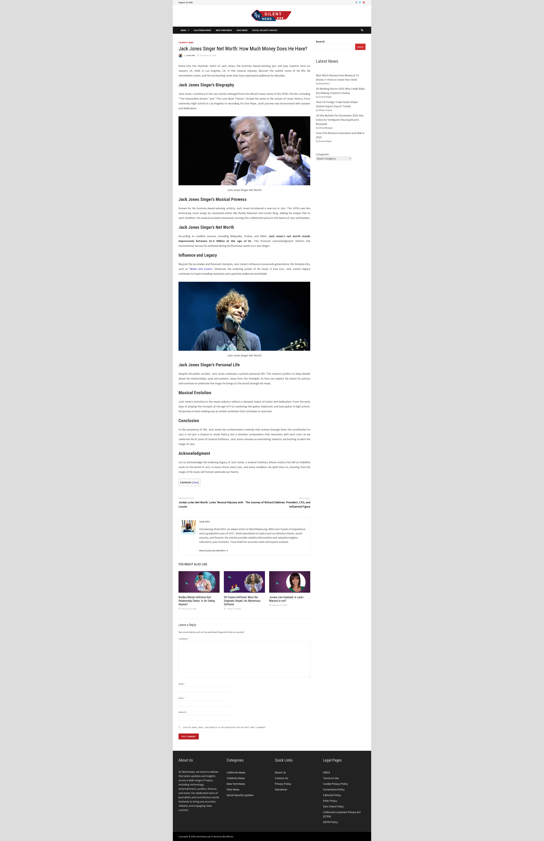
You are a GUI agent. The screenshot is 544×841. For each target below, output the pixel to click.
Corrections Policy (334, 789)
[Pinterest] (364, 2)
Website (182, 712)
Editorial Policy (332, 795)
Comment (184, 639)
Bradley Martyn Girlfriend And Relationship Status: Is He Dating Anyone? (196, 601)
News (183, 30)
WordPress (228, 836)
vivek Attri (190, 55)
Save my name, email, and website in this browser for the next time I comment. (224, 727)
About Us (280, 772)
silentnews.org (203, 836)
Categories (322, 154)
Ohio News (242, 30)
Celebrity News (186, 42)
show (195, 482)
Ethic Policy (330, 800)
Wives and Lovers (201, 269)
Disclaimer (281, 789)
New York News (224, 30)
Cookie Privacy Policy (335, 783)
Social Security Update (264, 30)
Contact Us (281, 778)
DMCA (326, 772)
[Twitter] (360, 2)
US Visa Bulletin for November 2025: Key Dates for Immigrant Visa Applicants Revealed (340, 120)
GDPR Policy (330, 822)
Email (182, 698)
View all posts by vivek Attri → (213, 550)
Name (181, 684)
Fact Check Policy (333, 806)
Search (320, 41)
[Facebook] (356, 2)
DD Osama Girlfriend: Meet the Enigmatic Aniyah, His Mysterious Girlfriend (242, 601)
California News (202, 30)
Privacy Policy (283, 783)
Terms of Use (331, 778)
